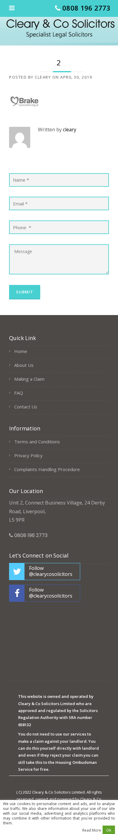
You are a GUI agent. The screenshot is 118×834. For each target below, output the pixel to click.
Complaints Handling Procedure (47, 469)
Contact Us (25, 407)
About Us (24, 365)
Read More (91, 830)
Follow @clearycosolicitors (50, 571)
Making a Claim (29, 379)
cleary (43, 77)
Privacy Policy (28, 455)
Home (20, 351)
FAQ (18, 393)
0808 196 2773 (86, 7)
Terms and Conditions (37, 442)
